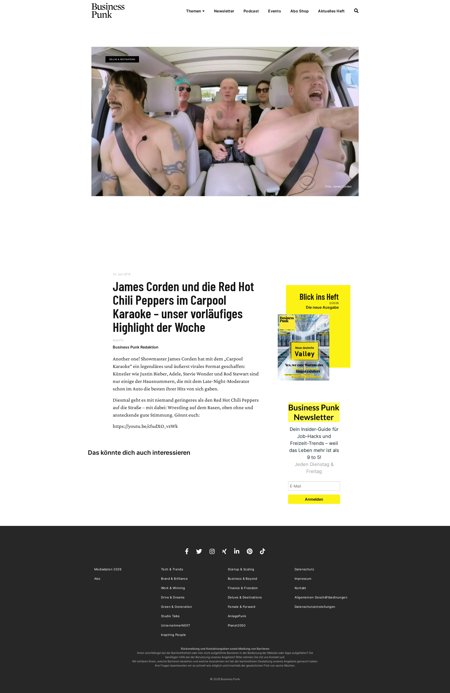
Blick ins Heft (319, 296)
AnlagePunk (237, 616)
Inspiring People (173, 635)
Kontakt (300, 588)
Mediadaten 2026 (107, 569)
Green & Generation (176, 607)
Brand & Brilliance (174, 578)
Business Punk (108, 10)
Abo (97, 578)
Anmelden (314, 499)
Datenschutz (304, 569)
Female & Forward (241, 607)
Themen (194, 11)
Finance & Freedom (243, 588)
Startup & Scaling (241, 569)
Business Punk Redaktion (135, 347)
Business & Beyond (242, 578)
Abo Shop (299, 11)
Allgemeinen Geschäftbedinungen (321, 597)
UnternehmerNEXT (175, 625)
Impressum (303, 578)
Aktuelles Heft (331, 11)
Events (274, 11)
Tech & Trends (172, 569)
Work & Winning (173, 588)
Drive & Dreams (173, 597)
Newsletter (224, 11)
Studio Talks (170, 616)
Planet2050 (236, 625)
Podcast (251, 11)
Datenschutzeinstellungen (315, 607)
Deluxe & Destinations (122, 59)
